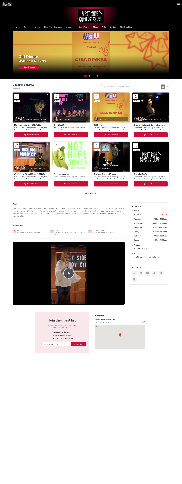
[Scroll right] (170, 54)
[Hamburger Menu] (179, 3)
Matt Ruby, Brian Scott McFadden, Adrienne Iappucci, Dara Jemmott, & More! (29, 125)
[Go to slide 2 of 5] (88, 76)
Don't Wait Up (60, 125)
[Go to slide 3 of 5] (92, 76)
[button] (120, 335)
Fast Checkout (33, 135)
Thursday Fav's (140, 174)
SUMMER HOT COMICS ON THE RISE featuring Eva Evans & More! (29, 174)
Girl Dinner (98, 125)
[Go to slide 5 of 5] (97, 76)
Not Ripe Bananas (61, 174)
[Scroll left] (12, 54)
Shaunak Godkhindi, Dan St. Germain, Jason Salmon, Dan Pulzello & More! (149, 125)
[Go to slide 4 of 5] (94, 76)
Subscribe (78, 344)
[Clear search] (157, 86)
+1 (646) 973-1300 (141, 248)
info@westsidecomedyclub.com (146, 257)
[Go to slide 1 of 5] (84, 76)
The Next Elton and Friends (105, 174)
